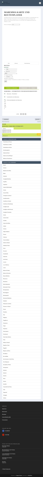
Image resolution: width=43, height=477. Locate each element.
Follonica (5, 237)
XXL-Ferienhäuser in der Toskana (8, 449)
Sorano (4, 381)
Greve (4, 248)
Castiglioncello (6, 206)
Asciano (4, 167)
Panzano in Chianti (6, 306)
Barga (4, 173)
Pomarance (5, 323)
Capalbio (5, 181)
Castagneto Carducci (7, 195)
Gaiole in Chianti (6, 242)
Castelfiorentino (6, 198)
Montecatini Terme (6, 287)
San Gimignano (6, 361)
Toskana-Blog (4, 458)
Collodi (4, 226)
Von (5, 69)
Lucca (4, 267)
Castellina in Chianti (7, 201)
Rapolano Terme (6, 345)
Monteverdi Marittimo (7, 298)
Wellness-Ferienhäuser (7, 158)
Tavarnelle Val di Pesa (7, 386)
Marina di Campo (6, 270)
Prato (4, 339)
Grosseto (4, 461)
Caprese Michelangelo (7, 187)
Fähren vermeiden (25, 79)
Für (5, 76)
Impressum (4, 408)
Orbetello (5, 300)
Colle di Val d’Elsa (6, 223)
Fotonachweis (5, 419)
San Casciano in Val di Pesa (8, 359)
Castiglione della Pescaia (8, 209)
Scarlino (4, 375)
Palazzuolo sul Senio (7, 303)
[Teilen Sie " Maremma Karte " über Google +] (23, 114)
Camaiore (5, 176)
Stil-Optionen (6, 78)
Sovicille (4, 384)
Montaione (5, 281)
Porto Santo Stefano (6, 445)
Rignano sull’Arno (6, 350)
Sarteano (5, 370)
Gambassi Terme (6, 245)
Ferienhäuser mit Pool (7, 147)
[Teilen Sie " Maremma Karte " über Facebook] (21, 114)
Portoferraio (5, 334)
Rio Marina (5, 353)
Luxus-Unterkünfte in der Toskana (8, 453)
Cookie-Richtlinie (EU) (6, 417)
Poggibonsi (5, 320)
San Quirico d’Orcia (7, 364)
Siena (4, 378)
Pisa (4, 314)
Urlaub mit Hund (6, 152)
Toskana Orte (4, 462)
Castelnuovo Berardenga (8, 203)
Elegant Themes (19, 475)
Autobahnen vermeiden (17, 79)
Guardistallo (5, 253)
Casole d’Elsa (5, 192)
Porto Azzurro (5, 331)
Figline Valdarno (6, 231)
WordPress (30, 475)
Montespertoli (6, 295)
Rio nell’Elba (5, 356)
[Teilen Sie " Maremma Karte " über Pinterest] (25, 114)
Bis (4, 71)
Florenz (4, 234)
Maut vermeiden (8, 79)
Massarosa (5, 278)
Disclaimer (4, 414)
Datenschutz (4, 411)
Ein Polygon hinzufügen (8, 74)
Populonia (5, 328)
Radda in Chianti (6, 342)
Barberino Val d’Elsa (7, 170)
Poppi (4, 325)
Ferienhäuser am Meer (7, 144)
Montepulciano (6, 289)
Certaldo (4, 220)
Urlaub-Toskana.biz (6, 469)
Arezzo (4, 165)
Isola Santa (5, 259)
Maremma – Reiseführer (12, 93)
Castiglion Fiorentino (7, 212)
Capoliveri (5, 184)
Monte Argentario (6, 284)
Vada (4, 389)
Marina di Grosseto (7, 273)
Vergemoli (5, 392)
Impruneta (5, 256)
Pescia (4, 309)
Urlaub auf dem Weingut (7, 155)
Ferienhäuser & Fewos (7, 141)
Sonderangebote (6, 150)
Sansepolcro (5, 367)
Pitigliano (5, 317)
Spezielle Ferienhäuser (5, 454)
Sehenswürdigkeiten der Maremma (14, 100)
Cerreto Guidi (5, 217)
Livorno (4, 262)
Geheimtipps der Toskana (7, 457)
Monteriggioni (6, 292)
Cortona (4, 228)
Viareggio (5, 395)
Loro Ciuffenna (6, 264)
